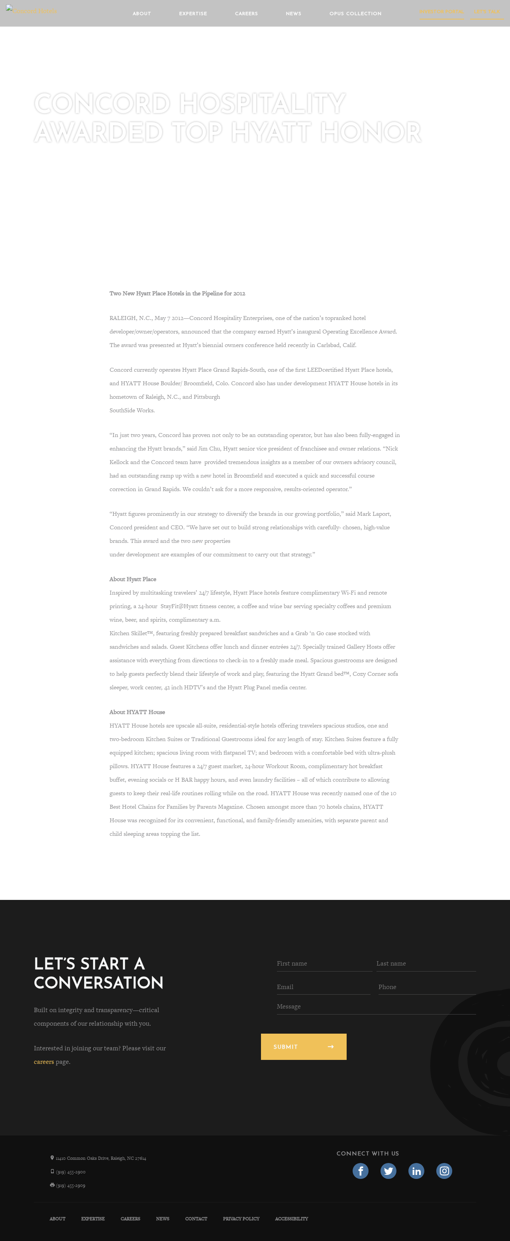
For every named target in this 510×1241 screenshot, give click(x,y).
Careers (246, 14)
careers (44, 1061)
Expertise (193, 14)
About (142, 14)
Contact (196, 1219)
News (294, 14)
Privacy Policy (241, 1219)
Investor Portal (442, 12)
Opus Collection (356, 14)
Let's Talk (487, 12)
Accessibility (291, 1219)
